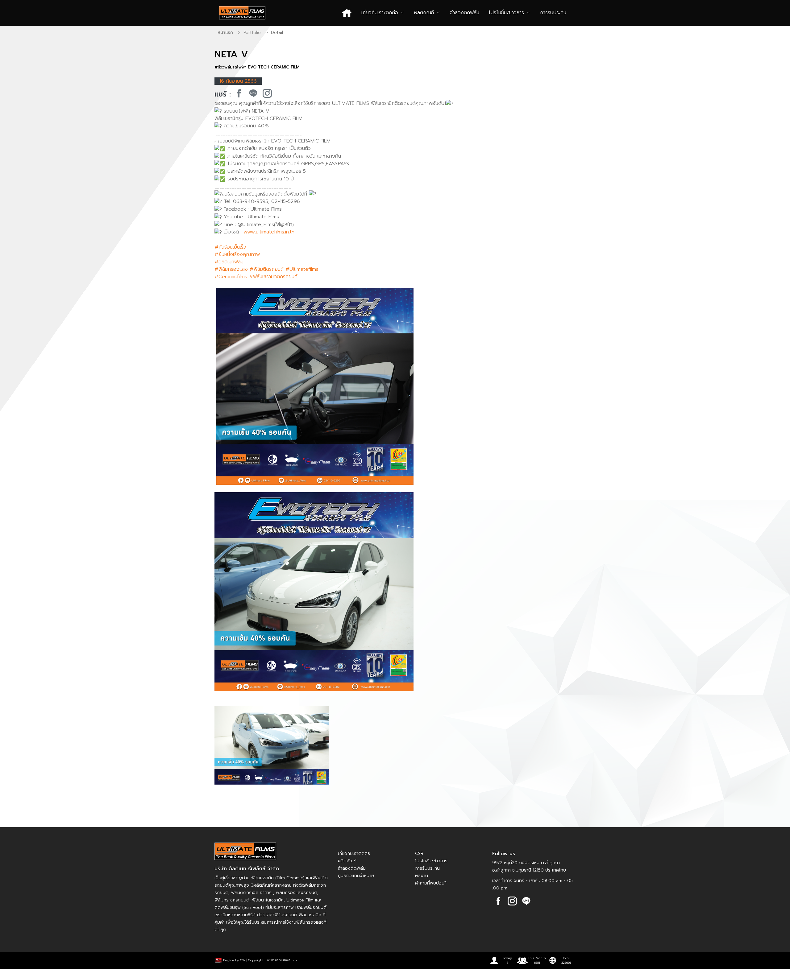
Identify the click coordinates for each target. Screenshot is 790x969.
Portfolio (252, 32)
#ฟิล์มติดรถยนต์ (267, 269)
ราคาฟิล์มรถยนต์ (281, 915)
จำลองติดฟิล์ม (464, 12)
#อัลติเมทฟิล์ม (228, 262)
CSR (419, 853)
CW (242, 960)
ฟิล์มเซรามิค (262, 878)
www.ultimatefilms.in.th (268, 232)
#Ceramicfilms (230, 276)
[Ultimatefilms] (239, 93)
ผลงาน (421, 875)
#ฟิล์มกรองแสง (231, 269)
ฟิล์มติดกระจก (244, 892)
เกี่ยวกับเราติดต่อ (354, 853)
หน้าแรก (225, 32)
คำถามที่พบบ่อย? (431, 883)
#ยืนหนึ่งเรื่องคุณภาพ (237, 254)
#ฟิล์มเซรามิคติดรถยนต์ (273, 276)
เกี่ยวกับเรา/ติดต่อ (380, 12)
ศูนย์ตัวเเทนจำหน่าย (356, 875)
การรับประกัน (553, 12)
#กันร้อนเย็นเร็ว (230, 247)
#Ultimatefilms (301, 269)
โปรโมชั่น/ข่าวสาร (507, 12)
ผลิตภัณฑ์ (425, 12)
